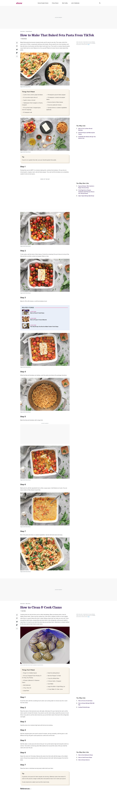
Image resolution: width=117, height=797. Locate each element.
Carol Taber (23, 610)
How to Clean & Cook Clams (37, 313)
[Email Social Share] (17, 56)
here (89, 44)
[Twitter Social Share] (17, 49)
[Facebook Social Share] (17, 42)
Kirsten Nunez (24, 38)
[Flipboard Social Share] (17, 53)
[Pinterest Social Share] (17, 46)
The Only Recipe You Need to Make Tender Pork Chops (44, 326)
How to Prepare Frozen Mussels (38, 319)
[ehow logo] (19, 3)
